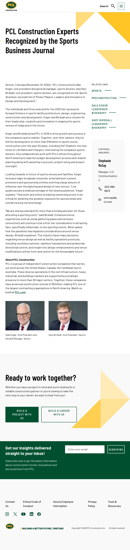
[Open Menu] (121, 6)
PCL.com (20, 292)
